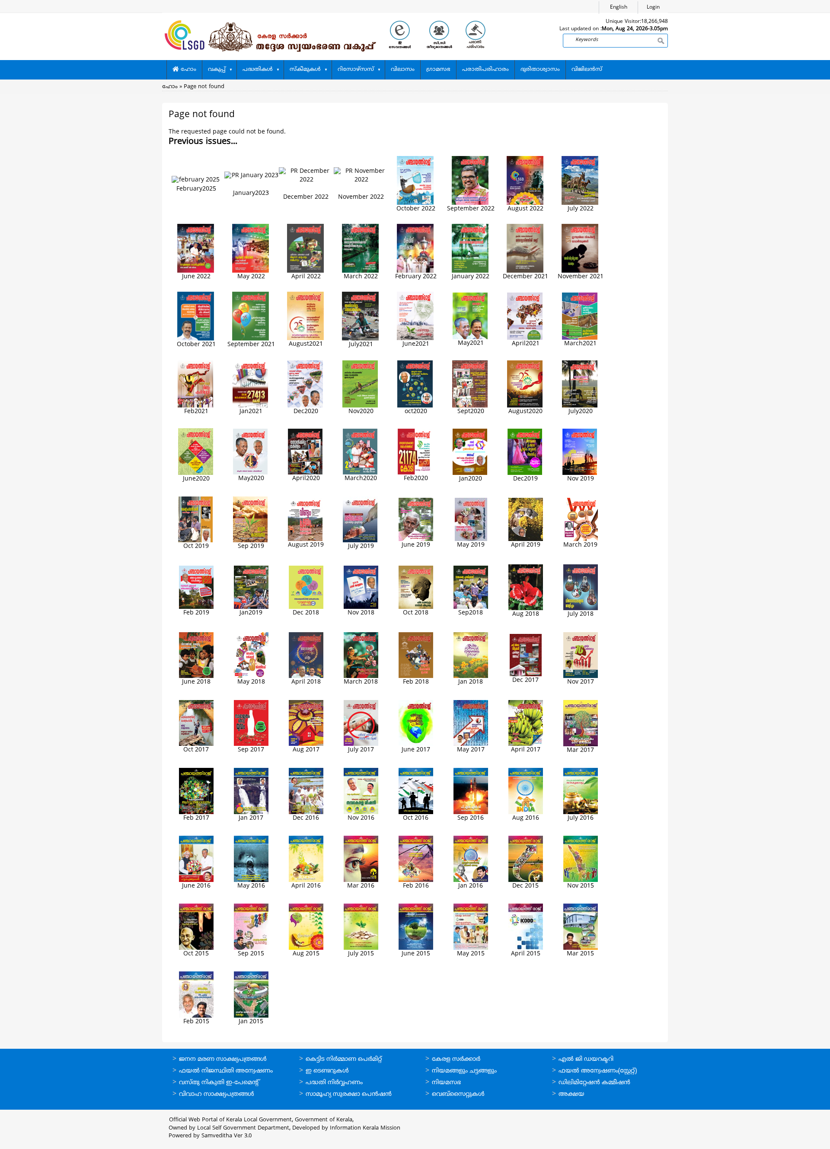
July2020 (580, 411)
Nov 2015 (580, 886)
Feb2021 (196, 411)
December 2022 (306, 197)
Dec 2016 (306, 818)
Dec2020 (306, 411)
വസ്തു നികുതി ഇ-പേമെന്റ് (219, 1082)
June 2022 (196, 276)
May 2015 (471, 954)
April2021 (526, 343)
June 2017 (416, 750)
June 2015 (416, 954)
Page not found (204, 86)
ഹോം (187, 69)
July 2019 (361, 546)
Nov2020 (361, 411)
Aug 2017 (306, 750)
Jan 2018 (470, 682)
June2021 (415, 344)
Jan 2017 (251, 818)
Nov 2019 (580, 479)
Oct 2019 (196, 546)
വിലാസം (403, 69)
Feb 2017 (196, 818)
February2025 (196, 189)
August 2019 (306, 545)
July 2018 (581, 614)
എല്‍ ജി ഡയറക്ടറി (586, 1059)
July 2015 (361, 954)
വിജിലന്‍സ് (586, 69)
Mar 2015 (580, 954)
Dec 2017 (525, 680)
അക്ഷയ (571, 1094)
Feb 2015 (196, 1021)
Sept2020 (470, 411)
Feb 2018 (416, 682)
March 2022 (361, 276)
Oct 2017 (196, 750)
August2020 (525, 411)
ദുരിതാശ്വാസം (540, 69)
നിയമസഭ (446, 1082)
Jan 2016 (470, 886)
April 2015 (525, 954)
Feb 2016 (416, 886)
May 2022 (251, 276)
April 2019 (525, 545)
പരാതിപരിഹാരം (485, 69)
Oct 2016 (415, 818)
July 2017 (361, 750)
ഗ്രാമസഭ (438, 69)
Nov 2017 (580, 682)
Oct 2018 (415, 613)
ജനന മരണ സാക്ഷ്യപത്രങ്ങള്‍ (223, 1059)
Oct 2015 (196, 954)
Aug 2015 (306, 954)
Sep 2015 (251, 954)
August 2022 (525, 209)
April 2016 (306, 886)
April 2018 (306, 682)
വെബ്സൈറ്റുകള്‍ (458, 1094)
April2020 (306, 478)
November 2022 (361, 197)
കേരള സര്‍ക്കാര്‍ (456, 1059)
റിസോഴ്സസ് (356, 69)
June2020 (196, 479)
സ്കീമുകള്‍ (305, 69)
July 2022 (581, 209)
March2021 (580, 343)
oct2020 (416, 411)
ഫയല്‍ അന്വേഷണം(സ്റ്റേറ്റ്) (598, 1071)
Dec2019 (525, 479)
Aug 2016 (525, 818)
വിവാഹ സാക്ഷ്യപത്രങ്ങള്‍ (216, 1094)
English (618, 7)
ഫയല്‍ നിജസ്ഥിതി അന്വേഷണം (226, 1071)
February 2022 (416, 276)
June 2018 (196, 682)
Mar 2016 (360, 886)
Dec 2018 (306, 613)
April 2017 (525, 750)
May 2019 (471, 545)
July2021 (361, 344)
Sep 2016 (470, 818)
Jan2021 (250, 411)
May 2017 (471, 750)
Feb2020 (416, 478)
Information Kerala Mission (365, 1128)
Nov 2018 (361, 613)
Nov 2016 (361, 818)
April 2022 (306, 276)
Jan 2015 (251, 1021)
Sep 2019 (251, 546)
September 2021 (251, 344)
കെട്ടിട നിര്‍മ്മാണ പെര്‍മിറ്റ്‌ (344, 1059)
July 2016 (581, 818)
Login (653, 7)
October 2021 (196, 344)
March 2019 (580, 545)
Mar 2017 (580, 750)
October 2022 (415, 209)
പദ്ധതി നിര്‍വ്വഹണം (334, 1082)
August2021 (306, 344)
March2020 (361, 478)
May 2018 (251, 682)
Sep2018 (470, 613)
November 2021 (580, 276)
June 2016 (196, 886)
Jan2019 (250, 613)
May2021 (471, 343)
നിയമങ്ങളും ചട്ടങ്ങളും (464, 1071)
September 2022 (471, 209)
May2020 (251, 478)
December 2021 (525, 276)
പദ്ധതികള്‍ (258, 69)
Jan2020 (470, 479)
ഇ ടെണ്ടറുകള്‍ (327, 1071)
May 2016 (251, 886)
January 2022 (470, 276)
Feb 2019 (196, 613)
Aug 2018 (525, 614)
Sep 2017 (251, 750)
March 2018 (361, 682)
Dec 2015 (525, 886)
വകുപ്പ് (217, 69)
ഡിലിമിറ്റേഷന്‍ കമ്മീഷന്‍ (594, 1082)
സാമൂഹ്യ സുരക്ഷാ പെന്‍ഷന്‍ (349, 1094)
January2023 (251, 193)
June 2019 (416, 545)
